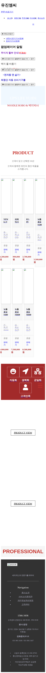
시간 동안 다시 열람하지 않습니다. (15, 59)
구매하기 (6, 259)
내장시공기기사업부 (15, 38)
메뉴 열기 (40, 386)
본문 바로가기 (7, 12)
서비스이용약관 (25, 597)
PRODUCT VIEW (23, 432)
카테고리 (8, 34)
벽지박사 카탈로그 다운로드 (23, 123)
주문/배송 (25, 18)
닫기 (32, 59)
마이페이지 (33, 19)
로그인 (9, 18)
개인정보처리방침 (25, 600)
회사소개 (41, 18)
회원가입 (17, 18)
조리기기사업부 (13, 41)
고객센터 (25, 604)
